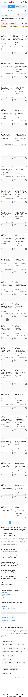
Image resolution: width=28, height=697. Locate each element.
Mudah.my (9, 630)
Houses (5, 606)
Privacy (22, 694)
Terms (16, 694)
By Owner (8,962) (14, 23)
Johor (4, 595)
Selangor (5, 592)
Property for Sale (10, 677)
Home (3, 694)
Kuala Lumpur (6, 594)
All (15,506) (4, 23)
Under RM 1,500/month (9, 620)
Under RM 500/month (8, 617)
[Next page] (19, 522)
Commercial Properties (9, 608)
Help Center (10, 694)
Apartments (6, 605)
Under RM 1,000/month (9, 619)
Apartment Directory (20, 6)
